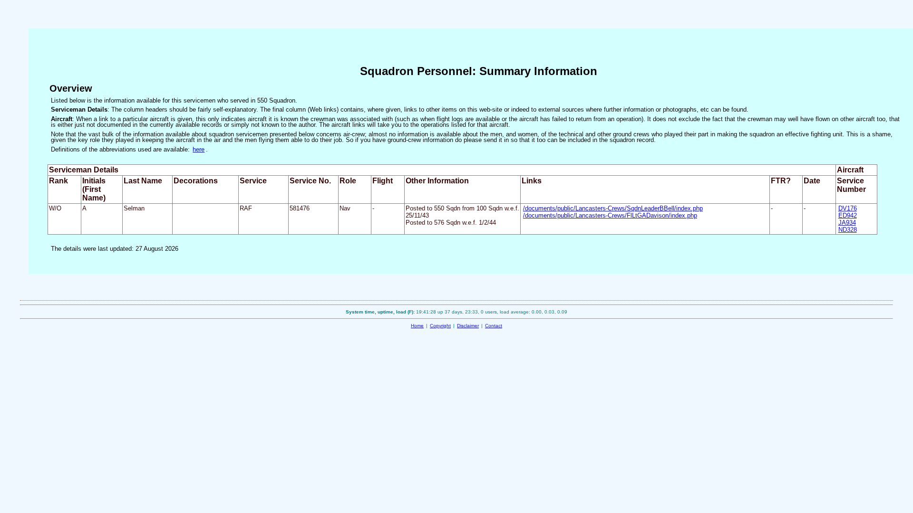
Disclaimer (468, 325)
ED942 (847, 215)
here (198, 149)
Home (417, 325)
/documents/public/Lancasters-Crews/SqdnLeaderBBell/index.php (613, 208)
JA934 (847, 222)
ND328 (847, 229)
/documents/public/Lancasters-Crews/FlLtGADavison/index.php (610, 215)
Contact (493, 325)
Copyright (440, 325)
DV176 (847, 208)
